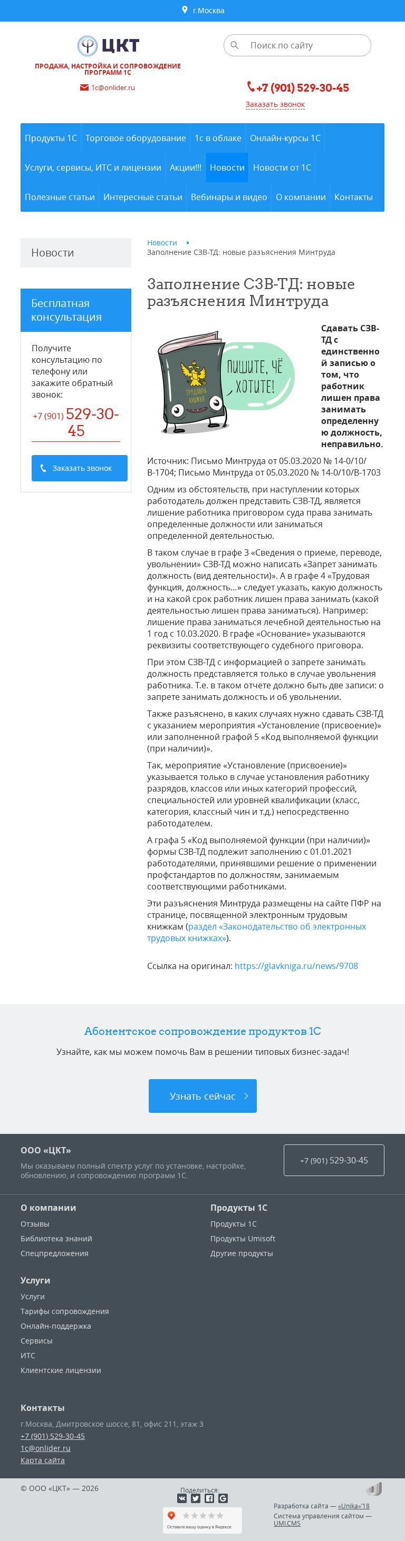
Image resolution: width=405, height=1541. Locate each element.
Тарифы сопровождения (65, 1311)
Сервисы (37, 1341)
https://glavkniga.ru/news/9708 (296, 966)
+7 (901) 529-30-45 (53, 1436)
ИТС (28, 1355)
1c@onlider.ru (46, 1448)
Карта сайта (43, 1460)
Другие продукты (241, 1253)
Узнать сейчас (203, 1096)
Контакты (43, 1408)
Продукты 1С (238, 1207)
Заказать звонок (275, 104)
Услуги (36, 1280)
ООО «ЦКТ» (46, 1150)
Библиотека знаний (56, 1238)
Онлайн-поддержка (56, 1326)
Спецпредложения (55, 1253)
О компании (48, 1207)
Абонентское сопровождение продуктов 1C (202, 1031)
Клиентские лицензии (61, 1370)
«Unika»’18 (354, 1506)
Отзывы (35, 1224)
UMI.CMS (287, 1523)
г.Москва (207, 10)
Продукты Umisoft (242, 1238)
